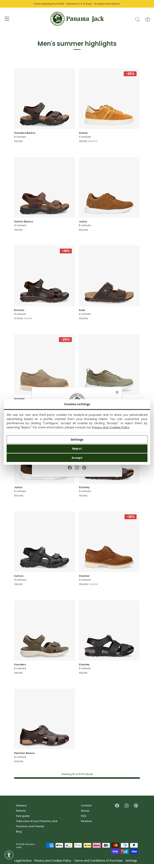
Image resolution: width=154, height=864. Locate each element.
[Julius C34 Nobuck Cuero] (109, 187)
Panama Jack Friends (30, 826)
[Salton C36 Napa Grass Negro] (44, 541)
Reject (77, 449)
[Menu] (7, 18)
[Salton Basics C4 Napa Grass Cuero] (44, 187)
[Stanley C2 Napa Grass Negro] (109, 630)
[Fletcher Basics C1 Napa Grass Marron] (44, 719)
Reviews (86, 821)
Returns (21, 811)
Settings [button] (131, 861)
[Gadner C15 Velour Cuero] (109, 541)
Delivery (21, 805)
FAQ (83, 816)
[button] (9, 855)
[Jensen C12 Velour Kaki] (109, 364)
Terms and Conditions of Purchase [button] (98, 861)
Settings (77, 439)
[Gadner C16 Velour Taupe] (44, 364)
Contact (86, 805)
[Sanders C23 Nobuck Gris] (44, 630)
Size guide (23, 816)
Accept (77, 458)
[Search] (137, 19)
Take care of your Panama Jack (37, 821)
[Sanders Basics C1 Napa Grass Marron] (44, 98)
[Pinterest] (84, 467)
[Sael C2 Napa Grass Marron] (109, 276)
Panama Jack (25, 846)
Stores (85, 811)
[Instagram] (77, 467)
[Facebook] (70, 467)
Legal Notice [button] (22, 861)
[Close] (117, 392)
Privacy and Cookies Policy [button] (52, 861)
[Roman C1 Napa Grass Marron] (44, 276)
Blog (19, 831)
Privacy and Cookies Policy (110, 427)
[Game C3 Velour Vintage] (109, 98)
